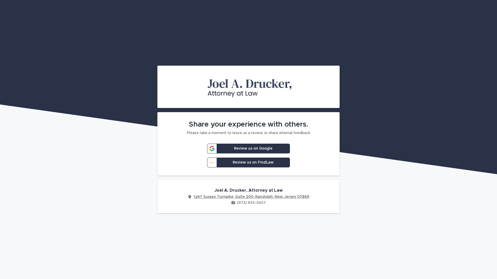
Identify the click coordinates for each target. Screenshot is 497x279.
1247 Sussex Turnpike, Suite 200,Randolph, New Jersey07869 (251, 197)
